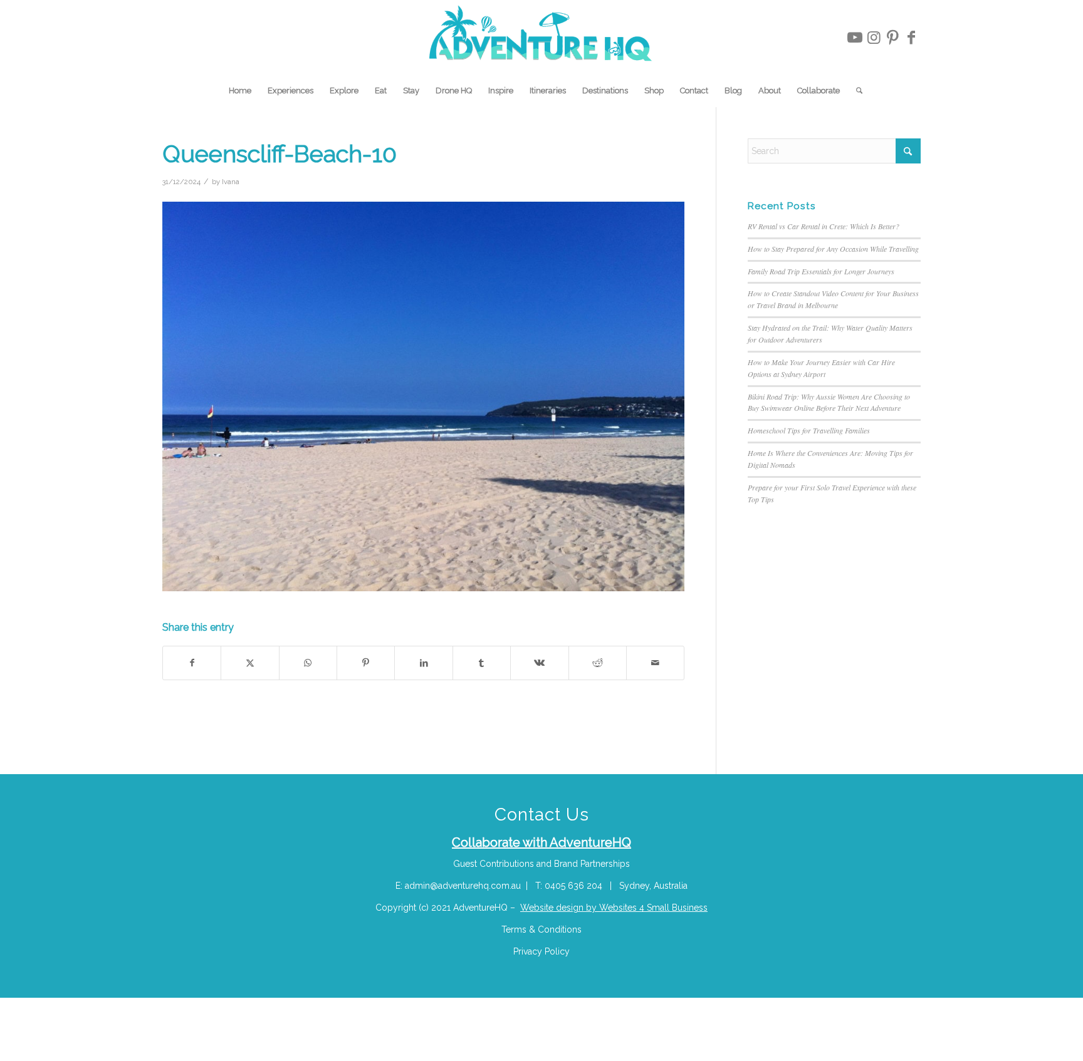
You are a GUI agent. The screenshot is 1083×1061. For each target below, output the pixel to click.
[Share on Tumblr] (481, 663)
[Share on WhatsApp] (308, 663)
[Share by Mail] (655, 663)
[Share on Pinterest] (365, 663)
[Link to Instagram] (873, 37)
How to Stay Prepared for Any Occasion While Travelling (833, 249)
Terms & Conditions (541, 929)
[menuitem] (240, 90)
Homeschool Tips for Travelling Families (809, 430)
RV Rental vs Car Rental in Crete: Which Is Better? (823, 226)
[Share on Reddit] (597, 663)
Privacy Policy (541, 951)
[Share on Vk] (539, 663)
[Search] (855, 90)
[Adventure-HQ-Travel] (542, 38)
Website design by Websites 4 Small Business (614, 908)
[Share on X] (249, 663)
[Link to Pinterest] (892, 37)
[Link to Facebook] (911, 37)
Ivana (230, 181)
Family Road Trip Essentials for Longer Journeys (821, 271)
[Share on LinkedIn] (423, 663)
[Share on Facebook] (192, 663)
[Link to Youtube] (854, 37)
